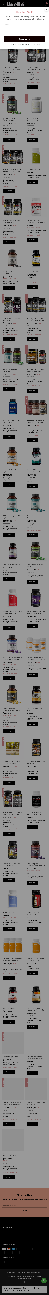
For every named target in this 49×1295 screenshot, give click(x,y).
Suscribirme (24, 39)
